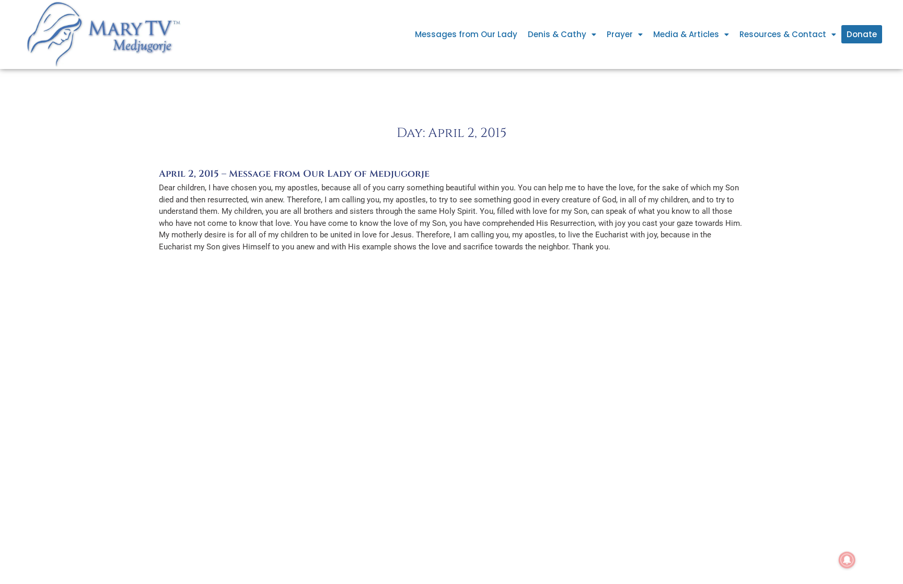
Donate (862, 34)
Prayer (620, 34)
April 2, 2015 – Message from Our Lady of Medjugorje (294, 173)
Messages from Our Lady (466, 34)
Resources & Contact (782, 34)
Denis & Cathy (557, 34)
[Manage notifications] (847, 560)
